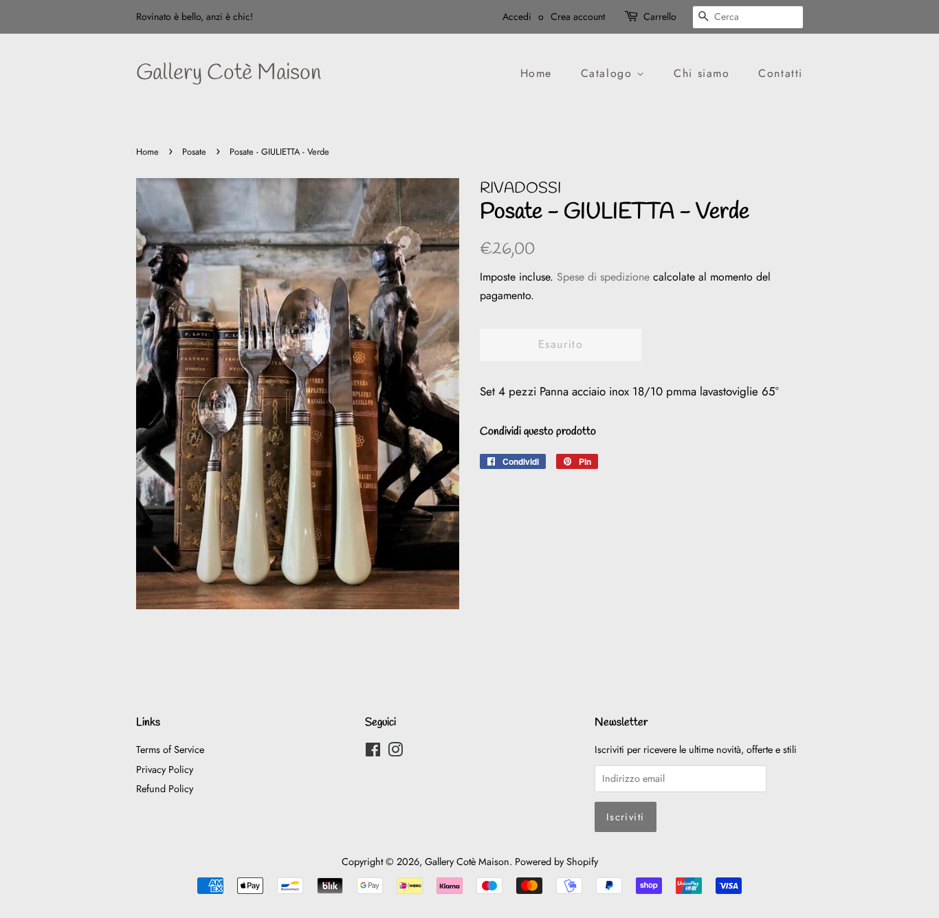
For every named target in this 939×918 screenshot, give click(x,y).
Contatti (780, 73)
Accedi (516, 16)
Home (536, 73)
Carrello (659, 16)
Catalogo (609, 73)
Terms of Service (170, 749)
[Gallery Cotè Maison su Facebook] (373, 752)
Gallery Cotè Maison (228, 74)
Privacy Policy (164, 769)
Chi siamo (701, 73)
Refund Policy (164, 789)
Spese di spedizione (603, 277)
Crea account (578, 16)
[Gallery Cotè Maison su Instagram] (395, 752)
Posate (194, 151)
